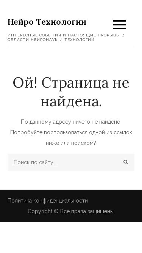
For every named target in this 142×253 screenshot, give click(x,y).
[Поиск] (125, 162)
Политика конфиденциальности (48, 201)
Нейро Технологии (47, 21)
